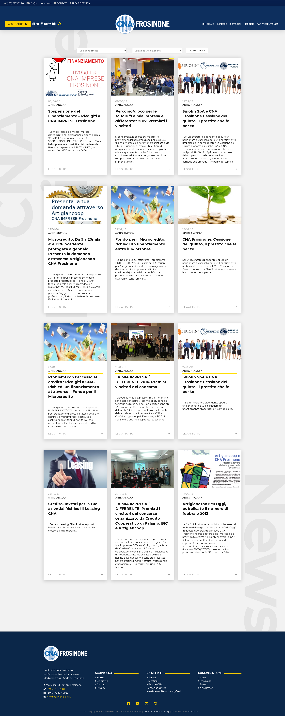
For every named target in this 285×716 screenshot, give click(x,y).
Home (100, 677)
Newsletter (206, 687)
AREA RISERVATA (81, 3)
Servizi (152, 677)
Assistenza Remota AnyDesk (165, 691)
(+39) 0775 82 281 (15, 3)
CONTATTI (62, 3)
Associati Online (157, 687)
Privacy (101, 687)
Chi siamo (102, 681)
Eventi (203, 684)
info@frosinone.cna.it (40, 3)
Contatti (101, 684)
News (203, 677)
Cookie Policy (162, 712)
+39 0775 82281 (56, 688)
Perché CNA (155, 684)
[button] (60, 24)
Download (205, 681)
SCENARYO (194, 712)
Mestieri (153, 681)
